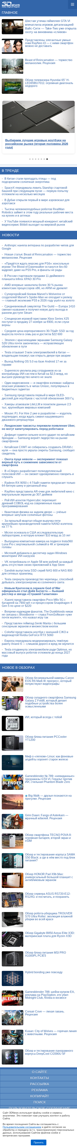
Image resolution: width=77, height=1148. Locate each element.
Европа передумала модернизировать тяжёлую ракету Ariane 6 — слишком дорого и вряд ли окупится (38, 642)
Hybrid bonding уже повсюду (43, 972)
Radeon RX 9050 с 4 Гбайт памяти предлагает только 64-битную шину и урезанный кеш (38, 484)
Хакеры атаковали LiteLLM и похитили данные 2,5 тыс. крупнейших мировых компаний (36, 406)
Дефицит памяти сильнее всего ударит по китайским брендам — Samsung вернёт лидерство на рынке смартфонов (38, 438)
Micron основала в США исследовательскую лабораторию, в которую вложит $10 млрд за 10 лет (36, 534)
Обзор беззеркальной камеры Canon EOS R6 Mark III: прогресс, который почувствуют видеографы (49, 680)
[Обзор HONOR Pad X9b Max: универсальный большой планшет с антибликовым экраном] (12, 880)
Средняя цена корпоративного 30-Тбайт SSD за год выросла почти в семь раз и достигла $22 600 (38, 332)
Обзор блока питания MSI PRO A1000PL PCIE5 (45, 954)
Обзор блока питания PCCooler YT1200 (46, 738)
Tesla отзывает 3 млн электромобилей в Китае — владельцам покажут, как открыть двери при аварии (36, 354)
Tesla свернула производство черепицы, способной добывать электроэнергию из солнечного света (37, 581)
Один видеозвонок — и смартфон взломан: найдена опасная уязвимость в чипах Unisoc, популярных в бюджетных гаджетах (38, 386)
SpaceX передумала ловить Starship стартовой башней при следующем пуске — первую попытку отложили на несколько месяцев (35, 191)
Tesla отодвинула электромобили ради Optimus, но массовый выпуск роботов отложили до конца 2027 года (37, 652)
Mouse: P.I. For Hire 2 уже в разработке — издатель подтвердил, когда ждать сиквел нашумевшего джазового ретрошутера (37, 416)
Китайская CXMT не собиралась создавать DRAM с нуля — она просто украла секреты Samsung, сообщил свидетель (38, 450)
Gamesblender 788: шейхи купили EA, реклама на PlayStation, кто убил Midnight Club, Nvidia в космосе (50, 994)
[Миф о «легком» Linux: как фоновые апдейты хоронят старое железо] (12, 762)
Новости (10, 235)
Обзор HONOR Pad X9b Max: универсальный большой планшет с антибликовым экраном (49, 877)
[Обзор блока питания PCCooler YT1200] (12, 743)
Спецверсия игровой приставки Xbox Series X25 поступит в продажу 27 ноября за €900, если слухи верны (35, 322)
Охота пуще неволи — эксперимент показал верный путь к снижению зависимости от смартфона (35, 462)
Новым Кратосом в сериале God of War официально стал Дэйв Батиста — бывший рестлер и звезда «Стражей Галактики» (33, 591)
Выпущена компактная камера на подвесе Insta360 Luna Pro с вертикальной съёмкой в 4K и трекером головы (37, 544)
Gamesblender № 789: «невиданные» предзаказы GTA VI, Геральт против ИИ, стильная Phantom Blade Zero (49, 778)
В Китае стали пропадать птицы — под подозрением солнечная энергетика (29, 180)
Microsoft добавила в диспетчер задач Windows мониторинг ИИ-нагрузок (34, 555)
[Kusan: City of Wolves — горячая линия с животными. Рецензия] (12, 1037)
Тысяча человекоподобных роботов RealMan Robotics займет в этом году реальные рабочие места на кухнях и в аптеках (37, 212)
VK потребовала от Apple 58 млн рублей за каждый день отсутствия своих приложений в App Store (37, 563)
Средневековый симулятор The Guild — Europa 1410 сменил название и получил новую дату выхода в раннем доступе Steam (38, 309)
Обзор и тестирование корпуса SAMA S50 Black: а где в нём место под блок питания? (50, 857)
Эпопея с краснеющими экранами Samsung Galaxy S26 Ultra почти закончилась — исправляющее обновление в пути (37, 343)
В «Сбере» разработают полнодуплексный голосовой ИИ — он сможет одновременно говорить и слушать (38, 473)
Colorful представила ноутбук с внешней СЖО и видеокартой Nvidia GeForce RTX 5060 (35, 634)
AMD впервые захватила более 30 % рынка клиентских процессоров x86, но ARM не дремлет (35, 286)
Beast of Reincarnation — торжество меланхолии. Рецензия (48, 62)
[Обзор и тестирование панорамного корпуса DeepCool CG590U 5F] (12, 1057)
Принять (39, 1142)
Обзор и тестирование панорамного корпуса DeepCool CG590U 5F (49, 1052)
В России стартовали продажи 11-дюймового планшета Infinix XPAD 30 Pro (33, 277)
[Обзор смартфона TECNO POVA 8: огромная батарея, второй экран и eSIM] (12, 841)
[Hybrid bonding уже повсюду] (12, 978)
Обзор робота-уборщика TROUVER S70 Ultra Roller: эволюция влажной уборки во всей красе (49, 916)
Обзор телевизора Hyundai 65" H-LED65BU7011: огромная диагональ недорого (49, 82)
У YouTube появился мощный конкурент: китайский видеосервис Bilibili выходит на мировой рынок (37, 223)
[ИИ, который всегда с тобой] (12, 723)
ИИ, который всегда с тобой (43, 717)
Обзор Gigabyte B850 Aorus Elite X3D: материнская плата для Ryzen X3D (50, 934)
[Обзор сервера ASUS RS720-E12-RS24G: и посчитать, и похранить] (12, 900)
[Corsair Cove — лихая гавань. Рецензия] (12, 1017)
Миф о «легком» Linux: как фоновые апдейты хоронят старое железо (49, 758)
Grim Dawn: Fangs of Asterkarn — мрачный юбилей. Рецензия (46, 817)
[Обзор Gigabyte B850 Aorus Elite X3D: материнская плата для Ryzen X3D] (12, 939)
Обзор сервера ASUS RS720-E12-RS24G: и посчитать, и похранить (48, 895)
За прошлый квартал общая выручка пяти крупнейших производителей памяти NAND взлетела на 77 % (37, 523)
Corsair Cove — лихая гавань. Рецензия (44, 1013)
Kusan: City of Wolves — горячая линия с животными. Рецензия (51, 1033)
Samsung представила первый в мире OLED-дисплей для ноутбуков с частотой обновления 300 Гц (38, 397)
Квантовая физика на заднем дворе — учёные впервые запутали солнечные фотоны (34, 513)
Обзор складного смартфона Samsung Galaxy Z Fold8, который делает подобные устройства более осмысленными (50, 702)
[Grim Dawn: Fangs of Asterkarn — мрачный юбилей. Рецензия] (12, 821)
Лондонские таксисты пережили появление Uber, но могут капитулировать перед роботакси (38, 427)
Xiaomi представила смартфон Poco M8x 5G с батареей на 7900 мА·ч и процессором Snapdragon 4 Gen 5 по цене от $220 (37, 602)
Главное (10, 12)
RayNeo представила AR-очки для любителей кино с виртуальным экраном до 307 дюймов (38, 493)
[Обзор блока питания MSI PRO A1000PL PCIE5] (12, 958)
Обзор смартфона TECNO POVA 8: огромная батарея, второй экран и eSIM (48, 837)
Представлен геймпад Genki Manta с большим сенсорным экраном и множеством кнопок (34, 625)
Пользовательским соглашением (22, 1127)
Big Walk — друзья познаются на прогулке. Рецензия (48, 797)
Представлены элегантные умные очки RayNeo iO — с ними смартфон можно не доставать (49, 43)
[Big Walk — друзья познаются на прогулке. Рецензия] (12, 801)
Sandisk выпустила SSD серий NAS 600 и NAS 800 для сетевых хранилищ (37, 572)
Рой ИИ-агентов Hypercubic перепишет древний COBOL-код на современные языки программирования (31, 503)
